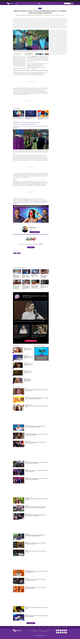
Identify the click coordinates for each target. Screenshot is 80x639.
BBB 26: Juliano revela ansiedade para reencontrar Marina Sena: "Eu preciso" (35, 543)
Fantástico (44, 185)
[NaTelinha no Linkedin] (60, 632)
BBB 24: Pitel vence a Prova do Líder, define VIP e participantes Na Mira (26, 276)
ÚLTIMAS (14, 627)
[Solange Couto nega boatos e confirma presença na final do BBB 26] (18, 500)
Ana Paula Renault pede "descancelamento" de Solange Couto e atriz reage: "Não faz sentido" (36, 398)
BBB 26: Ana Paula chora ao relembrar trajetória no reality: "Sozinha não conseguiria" (35, 515)
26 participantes (37, 184)
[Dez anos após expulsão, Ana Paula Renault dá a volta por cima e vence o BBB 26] (18, 435)
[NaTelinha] (10, 3)
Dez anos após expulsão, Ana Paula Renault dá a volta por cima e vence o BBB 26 (36, 435)
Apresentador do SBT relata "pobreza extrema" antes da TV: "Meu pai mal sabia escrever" (38, 336)
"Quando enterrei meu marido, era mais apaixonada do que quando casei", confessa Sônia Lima (21, 336)
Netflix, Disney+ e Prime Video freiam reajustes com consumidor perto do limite (43, 118)
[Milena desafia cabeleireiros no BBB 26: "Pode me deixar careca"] (18, 609)
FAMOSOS (29, 627)
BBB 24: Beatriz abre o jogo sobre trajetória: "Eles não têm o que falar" (27, 122)
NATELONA (59, 627)
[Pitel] (44, 271)
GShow (15, 203)
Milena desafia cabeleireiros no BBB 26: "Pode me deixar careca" (36, 608)
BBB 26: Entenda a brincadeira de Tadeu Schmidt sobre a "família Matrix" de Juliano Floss (36, 479)
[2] (18, 357)
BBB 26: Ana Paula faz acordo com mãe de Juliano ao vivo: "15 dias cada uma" (36, 443)
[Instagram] (30, 229)
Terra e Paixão (30, 185)
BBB (39, 3)
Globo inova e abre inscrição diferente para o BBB (35, 276)
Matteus (35, 73)
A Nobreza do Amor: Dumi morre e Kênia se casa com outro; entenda (28, 372)
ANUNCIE (47, 630)
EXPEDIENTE (40, 630)
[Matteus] (25, 229)
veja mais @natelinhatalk (31, 340)
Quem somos (33, 630)
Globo (32, 181)
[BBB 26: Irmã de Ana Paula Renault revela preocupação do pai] (18, 407)
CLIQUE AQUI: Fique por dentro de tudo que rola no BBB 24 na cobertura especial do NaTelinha (31, 70)
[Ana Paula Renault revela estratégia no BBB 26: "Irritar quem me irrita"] (18, 391)
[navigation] (16, 3)
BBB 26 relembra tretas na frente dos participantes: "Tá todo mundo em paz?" (36, 471)
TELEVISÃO (19, 627)
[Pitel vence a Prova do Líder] (26, 271)
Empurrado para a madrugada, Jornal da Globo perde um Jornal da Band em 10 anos (28, 357)
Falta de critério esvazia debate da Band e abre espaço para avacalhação (30, 118)
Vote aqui (30, 247)
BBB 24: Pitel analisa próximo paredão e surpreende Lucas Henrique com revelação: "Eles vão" (16, 287)
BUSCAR (71, 3)
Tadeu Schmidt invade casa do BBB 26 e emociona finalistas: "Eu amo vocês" (35, 580)
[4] (18, 372)
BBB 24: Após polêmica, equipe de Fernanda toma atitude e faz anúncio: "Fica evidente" (35, 287)
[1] (18, 349)
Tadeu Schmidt (16, 182)
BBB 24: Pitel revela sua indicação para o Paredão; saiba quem (25, 124)
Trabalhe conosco (44, 631)
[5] (18, 380)
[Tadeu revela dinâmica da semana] (17, 271)
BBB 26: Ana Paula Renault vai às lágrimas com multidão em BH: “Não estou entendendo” (36, 463)
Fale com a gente (35, 631)
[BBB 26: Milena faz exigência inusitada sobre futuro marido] (18, 552)
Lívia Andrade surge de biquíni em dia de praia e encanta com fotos (28, 349)
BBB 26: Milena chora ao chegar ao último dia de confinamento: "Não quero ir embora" (35, 535)
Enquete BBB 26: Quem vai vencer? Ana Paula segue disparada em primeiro (35, 588)
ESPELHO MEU (65, 627)
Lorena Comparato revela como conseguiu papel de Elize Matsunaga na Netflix (29, 321)
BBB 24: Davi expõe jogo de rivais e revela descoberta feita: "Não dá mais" (44, 287)
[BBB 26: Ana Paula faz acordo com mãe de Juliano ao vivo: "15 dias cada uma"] (18, 443)
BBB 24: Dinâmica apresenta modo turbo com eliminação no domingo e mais (16, 276)
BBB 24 (15, 253)
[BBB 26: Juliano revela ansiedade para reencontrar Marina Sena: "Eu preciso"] (18, 544)
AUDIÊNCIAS (39, 627)
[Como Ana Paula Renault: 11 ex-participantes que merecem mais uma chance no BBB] (18, 427)
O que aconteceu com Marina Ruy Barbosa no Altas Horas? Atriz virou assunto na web (28, 380)
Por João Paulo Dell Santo (17, 53)
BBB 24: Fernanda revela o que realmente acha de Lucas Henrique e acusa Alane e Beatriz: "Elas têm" (26, 287)
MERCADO (49, 627)
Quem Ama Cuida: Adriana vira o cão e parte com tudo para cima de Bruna (28, 364)
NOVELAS (24, 627)
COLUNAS (44, 627)
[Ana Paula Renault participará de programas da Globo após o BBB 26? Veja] (18, 572)
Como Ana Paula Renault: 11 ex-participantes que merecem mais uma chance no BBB (35, 426)
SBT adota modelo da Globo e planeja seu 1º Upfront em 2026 (18, 118)
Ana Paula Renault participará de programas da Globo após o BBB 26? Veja (36, 572)
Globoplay (26, 200)
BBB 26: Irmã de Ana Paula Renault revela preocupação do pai (36, 406)
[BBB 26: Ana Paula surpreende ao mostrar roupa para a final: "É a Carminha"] (18, 617)
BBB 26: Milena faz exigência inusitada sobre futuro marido (35, 552)
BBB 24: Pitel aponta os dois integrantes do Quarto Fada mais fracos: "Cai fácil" (44, 276)
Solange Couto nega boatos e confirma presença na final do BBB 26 (36, 499)
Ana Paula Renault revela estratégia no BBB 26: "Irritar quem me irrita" (36, 390)
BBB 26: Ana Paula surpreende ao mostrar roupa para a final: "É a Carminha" (36, 616)
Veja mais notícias (35, 232)
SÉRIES (54, 627)
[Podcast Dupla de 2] (62, 632)
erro (48, 54)
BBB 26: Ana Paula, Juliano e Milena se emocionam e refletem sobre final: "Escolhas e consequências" (36, 507)
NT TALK (34, 627)
